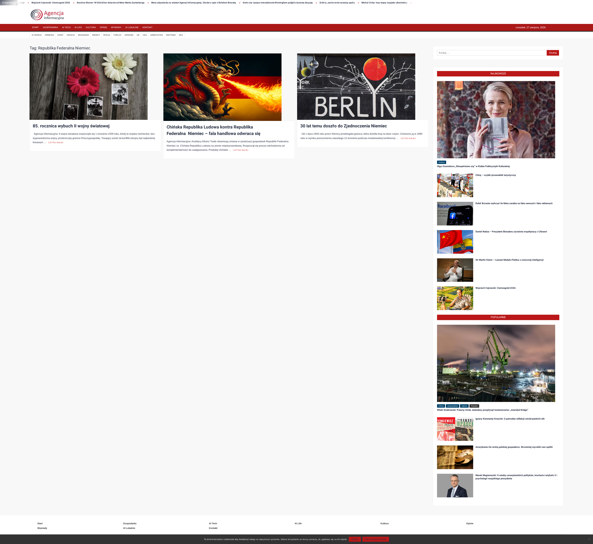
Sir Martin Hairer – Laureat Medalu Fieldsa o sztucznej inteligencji (509, 260)
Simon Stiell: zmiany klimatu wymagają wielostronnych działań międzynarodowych (379, 2)
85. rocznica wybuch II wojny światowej (71, 126)
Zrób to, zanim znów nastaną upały (260, 2)
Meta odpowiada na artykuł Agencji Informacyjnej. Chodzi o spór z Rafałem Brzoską (117, 2)
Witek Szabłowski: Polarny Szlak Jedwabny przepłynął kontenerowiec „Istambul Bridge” (482, 410)
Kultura (91, 27)
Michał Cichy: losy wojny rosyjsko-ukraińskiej (308, 2)
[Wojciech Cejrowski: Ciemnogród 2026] (455, 298)
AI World (37, 35)
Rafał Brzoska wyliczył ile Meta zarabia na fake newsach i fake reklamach (514, 203)
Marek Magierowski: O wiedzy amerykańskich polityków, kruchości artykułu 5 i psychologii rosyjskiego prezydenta (516, 477)
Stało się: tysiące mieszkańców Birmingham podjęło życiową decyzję (201, 2)
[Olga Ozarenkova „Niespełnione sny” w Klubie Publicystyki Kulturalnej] (496, 119)
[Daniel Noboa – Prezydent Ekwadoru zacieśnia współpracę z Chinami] (455, 241)
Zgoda (354, 539)
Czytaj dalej (55, 142)
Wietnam (171, 35)
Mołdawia (83, 35)
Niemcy (96, 35)
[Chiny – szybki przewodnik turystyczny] (455, 185)
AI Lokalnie (132, 27)
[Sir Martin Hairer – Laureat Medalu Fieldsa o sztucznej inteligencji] (455, 270)
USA (145, 35)
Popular (474, 406)
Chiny (60, 35)
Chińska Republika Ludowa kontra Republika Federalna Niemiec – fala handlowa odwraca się (213, 130)
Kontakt (148, 27)
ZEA (181, 35)
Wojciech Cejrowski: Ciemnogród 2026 (495, 288)
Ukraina (128, 35)
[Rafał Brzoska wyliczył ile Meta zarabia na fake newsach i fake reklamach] (455, 213)
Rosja (106, 35)
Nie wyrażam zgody (376, 539)
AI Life (78, 27)
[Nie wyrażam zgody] (589, 539)
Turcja (117, 35)
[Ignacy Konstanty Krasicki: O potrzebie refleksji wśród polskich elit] (455, 429)
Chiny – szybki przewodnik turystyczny (495, 175)
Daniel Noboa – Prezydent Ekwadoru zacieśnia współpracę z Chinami (511, 231)
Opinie (103, 27)
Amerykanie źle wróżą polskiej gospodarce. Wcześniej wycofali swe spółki (514, 447)
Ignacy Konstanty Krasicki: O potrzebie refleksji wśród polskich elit (510, 418)
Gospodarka (50, 27)
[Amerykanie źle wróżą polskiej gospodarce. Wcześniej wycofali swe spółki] (455, 457)
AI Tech (66, 27)
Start (35, 27)
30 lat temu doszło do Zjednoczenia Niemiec (343, 126)
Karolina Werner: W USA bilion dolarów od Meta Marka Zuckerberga (34, 2)
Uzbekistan (156, 35)
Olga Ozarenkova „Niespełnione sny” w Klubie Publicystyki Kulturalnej (473, 166)
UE (138, 35)
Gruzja (71, 35)
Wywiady (116, 27)
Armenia (49, 35)
